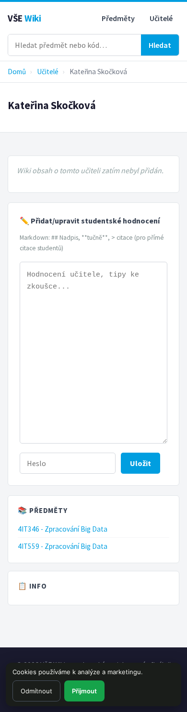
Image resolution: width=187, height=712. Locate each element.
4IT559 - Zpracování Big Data (62, 546)
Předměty (118, 18)
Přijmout (84, 691)
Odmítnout (36, 691)
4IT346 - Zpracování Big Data (62, 529)
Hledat (160, 45)
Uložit (140, 463)
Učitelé (161, 18)
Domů (17, 71)
